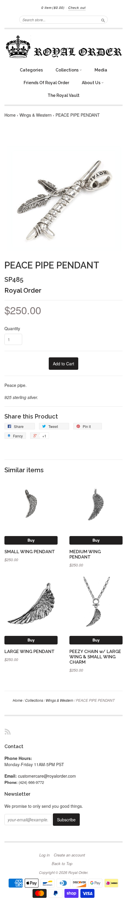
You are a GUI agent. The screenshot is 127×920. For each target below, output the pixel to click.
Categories (31, 70)
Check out (77, 7)
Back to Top (62, 864)
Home (10, 115)
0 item (53, 7)
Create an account (69, 855)
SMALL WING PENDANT (29, 551)
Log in (44, 855)
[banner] (63, 46)
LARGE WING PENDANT (29, 651)
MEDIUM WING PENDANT (85, 554)
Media (101, 70)
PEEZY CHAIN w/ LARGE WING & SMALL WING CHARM (95, 657)
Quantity (12, 328)
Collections (67, 70)
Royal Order (22, 290)
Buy (31, 540)
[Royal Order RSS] (7, 731)
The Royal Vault (63, 95)
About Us (91, 82)
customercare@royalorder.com (47, 776)
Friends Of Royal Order (46, 82)
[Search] (103, 19)
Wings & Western (35, 115)
